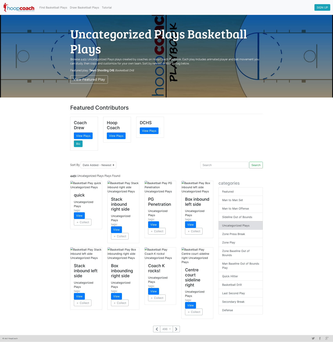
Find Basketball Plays (53, 7)
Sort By (75, 165)
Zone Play (228, 242)
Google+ (326, 338)
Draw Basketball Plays (84, 7)
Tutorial (107, 7)
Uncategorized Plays (235, 225)
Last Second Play (233, 293)
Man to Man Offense (235, 208)
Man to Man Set (232, 200)
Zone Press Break (233, 234)
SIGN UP (322, 7)
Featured (228, 191)
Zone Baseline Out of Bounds (236, 253)
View (79, 215)
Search (256, 165)
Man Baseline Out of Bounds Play (240, 265)
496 (165, 329)
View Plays (83, 135)
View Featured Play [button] (89, 79)
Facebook (320, 338)
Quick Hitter (230, 276)
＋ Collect (82, 222)
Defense (227, 310)
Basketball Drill (232, 284)
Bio (78, 143)
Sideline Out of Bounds (237, 217)
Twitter (313, 338)
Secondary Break (233, 301)
